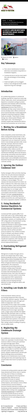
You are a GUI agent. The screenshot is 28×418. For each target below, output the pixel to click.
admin (16, 57)
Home (6, 59)
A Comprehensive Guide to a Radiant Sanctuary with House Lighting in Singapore (7, 408)
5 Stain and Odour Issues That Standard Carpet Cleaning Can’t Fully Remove (20, 408)
